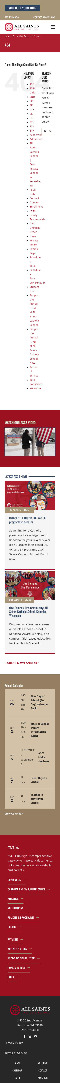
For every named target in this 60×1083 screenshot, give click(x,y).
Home (8, 36)
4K (31, 105)
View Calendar (14, 813)
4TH (32, 109)
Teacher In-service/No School (37, 798)
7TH (32, 126)
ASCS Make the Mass (43, 757)
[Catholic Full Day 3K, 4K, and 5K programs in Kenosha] (30, 525)
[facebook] (24, 1036)
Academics (36, 135)
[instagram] (30, 1036)
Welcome (35, 388)
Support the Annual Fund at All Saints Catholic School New (35, 346)
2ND (32, 97)
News (33, 236)
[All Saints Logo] (22, 24)
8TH (32, 130)
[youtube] (35, 1036)
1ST (32, 84)
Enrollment (36, 206)
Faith (33, 211)
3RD (32, 101)
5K (31, 113)
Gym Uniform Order (35, 228)
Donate (34, 202)
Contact (34, 198)
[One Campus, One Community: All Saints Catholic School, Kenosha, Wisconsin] (30, 612)
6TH (32, 122)
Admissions (37, 139)
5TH (32, 118)
